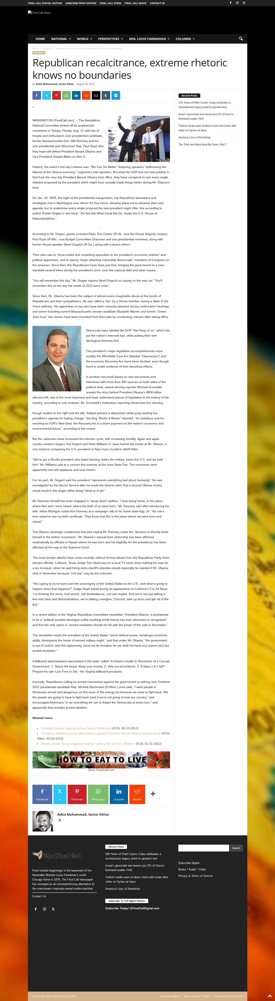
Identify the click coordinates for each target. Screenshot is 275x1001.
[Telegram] (116, 95)
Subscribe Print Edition (81, 3)
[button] (241, 39)
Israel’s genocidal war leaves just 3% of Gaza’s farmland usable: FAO (206, 116)
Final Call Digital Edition (45, 3)
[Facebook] (230, 3)
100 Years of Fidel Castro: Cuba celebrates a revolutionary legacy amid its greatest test (205, 105)
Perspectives (108, 39)
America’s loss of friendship (195, 137)
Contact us (157, 3)
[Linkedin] (76, 95)
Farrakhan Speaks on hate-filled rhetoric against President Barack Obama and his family (101, 733)
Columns (183, 39)
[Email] (96, 95)
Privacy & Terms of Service (195, 875)
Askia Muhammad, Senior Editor (55, 83)
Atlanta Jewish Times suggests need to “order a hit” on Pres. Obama (87, 743)
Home (40, 39)
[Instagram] (237, 3)
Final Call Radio (136, 3)
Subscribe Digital (188, 863)
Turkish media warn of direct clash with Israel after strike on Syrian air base (208, 128)
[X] (244, 3)
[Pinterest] (56, 95)
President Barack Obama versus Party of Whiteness (76, 728)
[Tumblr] (106, 95)
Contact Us (39, 896)
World (82, 39)
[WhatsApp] (66, 95)
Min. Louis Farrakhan (147, 39)
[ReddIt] (86, 95)
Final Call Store (110, 3)
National (59, 39)
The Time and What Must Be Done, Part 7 (203, 144)
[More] (153, 794)
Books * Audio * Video (192, 869)
